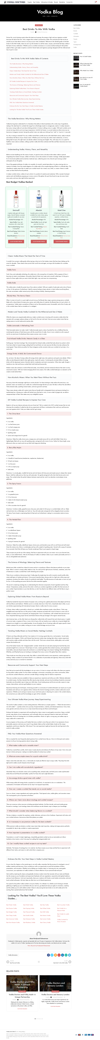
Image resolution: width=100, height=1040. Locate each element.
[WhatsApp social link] (66, 955)
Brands (75, 31)
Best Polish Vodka (28, 905)
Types (75, 42)
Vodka (48, 16)
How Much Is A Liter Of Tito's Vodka (86, 78)
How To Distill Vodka (85, 56)
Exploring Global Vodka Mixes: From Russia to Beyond (24, 88)
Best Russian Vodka (11, 908)
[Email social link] (55, 955)
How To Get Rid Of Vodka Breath (85, 85)
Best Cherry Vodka (45, 922)
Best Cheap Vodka (11, 915)
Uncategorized (77, 44)
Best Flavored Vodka (28, 912)
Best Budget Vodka (11, 912)
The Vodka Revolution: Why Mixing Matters (21, 64)
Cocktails (75, 33)
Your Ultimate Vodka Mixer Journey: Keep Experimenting (25, 99)
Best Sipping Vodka (28, 908)
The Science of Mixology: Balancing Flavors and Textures (25, 85)
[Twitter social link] (52, 955)
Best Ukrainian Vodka (29, 919)
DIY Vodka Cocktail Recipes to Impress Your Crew (23, 81)
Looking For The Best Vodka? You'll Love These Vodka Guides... (27, 110)
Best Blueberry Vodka (29, 922)
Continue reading (22, 1008)
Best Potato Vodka (11, 905)
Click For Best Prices (16, 241)
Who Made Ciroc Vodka (86, 70)
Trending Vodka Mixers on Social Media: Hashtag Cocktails (26, 92)
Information (54, 16)
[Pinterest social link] (59, 955)
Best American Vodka (12, 919)
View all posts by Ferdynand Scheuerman (39, 946)
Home (44, 16)
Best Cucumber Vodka (63, 905)
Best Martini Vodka (45, 915)
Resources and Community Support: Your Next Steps (24, 95)
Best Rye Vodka (44, 905)
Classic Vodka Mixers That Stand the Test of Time (23, 71)
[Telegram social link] (69, 955)
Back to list (39, 962)
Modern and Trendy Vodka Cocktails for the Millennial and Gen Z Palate (29, 74)
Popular (75, 39)
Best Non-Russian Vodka (13, 922)
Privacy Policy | (22, 1031)
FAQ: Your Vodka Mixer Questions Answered (22, 102)
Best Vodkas (76, 28)
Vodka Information (12, 955)
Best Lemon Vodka (45, 919)
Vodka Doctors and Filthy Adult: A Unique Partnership (22, 995)
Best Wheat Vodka (45, 908)
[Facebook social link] (48, 955)
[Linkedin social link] (62, 955)
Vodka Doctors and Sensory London (55, 994)
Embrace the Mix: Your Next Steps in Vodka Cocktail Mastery (26, 106)
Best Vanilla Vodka (28, 915)
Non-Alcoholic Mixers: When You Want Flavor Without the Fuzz (27, 78)
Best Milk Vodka (44, 912)
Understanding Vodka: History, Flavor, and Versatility (24, 67)
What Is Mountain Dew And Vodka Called (86, 64)
